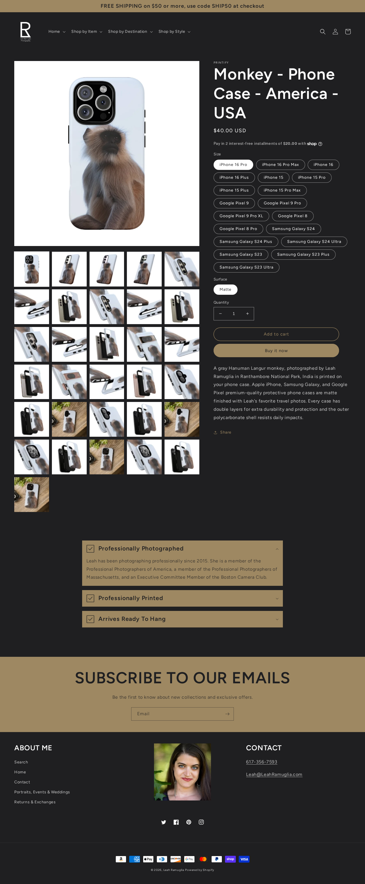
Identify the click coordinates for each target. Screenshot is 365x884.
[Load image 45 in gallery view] (69, 457)
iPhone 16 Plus (234, 177)
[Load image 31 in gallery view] (107, 344)
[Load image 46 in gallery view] (107, 457)
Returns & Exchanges (35, 802)
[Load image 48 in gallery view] (182, 457)
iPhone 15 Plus (234, 190)
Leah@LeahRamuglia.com (274, 774)
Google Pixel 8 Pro (238, 228)
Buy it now (276, 350)
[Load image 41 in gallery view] (107, 419)
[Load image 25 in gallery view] (69, 306)
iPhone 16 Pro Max (280, 164)
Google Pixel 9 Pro (282, 203)
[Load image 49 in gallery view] (31, 494)
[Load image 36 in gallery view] (107, 382)
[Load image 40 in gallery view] (69, 419)
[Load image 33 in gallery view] (182, 344)
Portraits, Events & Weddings (42, 792)
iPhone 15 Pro (312, 177)
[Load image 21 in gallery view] (107, 269)
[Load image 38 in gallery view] (182, 382)
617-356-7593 (261, 762)
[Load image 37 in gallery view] (144, 382)
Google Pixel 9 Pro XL (241, 216)
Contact (22, 782)
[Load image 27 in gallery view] (144, 306)
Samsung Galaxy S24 (293, 228)
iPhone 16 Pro (233, 164)
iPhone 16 (323, 164)
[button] (56, 32)
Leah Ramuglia (173, 870)
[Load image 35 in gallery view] (69, 382)
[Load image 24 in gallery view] (31, 306)
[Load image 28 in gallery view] (182, 306)
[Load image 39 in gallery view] (31, 419)
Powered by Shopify (199, 870)
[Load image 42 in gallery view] (144, 419)
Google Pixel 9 (234, 203)
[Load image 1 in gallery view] (31, 269)
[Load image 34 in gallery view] (31, 382)
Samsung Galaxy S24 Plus (246, 241)
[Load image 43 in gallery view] (182, 419)
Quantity (221, 302)
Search (21, 762)
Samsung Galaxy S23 (241, 254)
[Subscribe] (227, 714)
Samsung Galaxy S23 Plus (303, 254)
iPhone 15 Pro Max (282, 190)
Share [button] (226, 432)
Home (20, 772)
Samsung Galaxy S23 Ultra (246, 267)
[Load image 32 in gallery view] (144, 344)
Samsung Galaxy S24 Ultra (314, 241)
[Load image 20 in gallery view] (69, 269)
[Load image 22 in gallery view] (144, 269)
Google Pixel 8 (293, 216)
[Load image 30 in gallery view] (69, 344)
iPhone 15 (273, 177)
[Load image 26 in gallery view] (107, 306)
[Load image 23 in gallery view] (182, 269)
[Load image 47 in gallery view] (144, 457)
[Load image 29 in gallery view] (31, 344)
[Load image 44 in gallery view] (31, 457)
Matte (226, 289)
